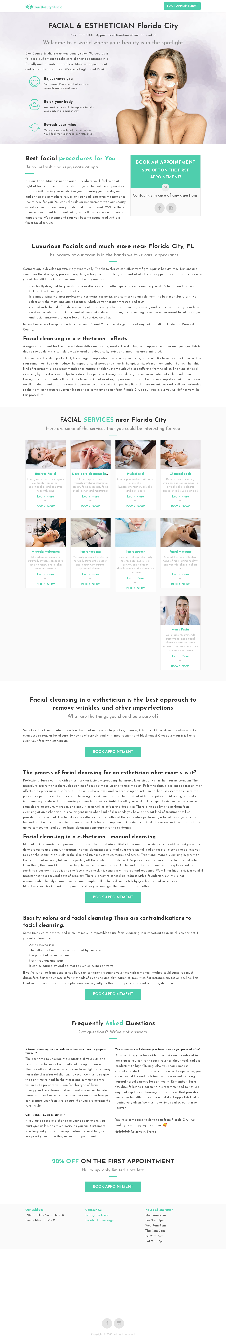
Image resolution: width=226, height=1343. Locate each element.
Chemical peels (180, 473)
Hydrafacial (135, 473)
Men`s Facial (180, 629)
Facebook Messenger (100, 1220)
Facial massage (180, 551)
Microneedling (90, 551)
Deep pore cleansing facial (91, 473)
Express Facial (45, 473)
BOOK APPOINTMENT (182, 6)
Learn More (45, 496)
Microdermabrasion (46, 551)
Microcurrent (135, 551)
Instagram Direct (97, 1215)
